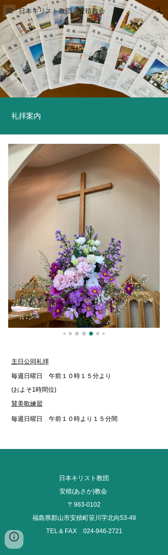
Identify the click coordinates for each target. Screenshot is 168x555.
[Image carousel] (84, 240)
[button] (9, 10)
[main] (84, 116)
